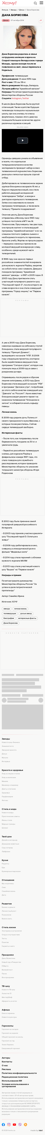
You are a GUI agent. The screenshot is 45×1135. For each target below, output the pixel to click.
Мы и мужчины (8, 884)
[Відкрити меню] (41, 3)
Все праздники (8, 977)
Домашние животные (10, 844)
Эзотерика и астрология (12, 931)
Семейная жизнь (8, 891)
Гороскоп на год (8, 1041)
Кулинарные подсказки (11, 871)
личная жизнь (20, 609)
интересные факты (27, 618)
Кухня (5, 860)
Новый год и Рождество (11, 962)
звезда (6, 609)
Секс (4, 887)
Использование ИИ (12, 1081)
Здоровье (6, 793)
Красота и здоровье (12, 770)
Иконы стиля (7, 820)
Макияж (5, 781)
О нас (5, 1066)
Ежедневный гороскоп (11, 1048)
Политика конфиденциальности (19, 1073)
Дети (4, 895)
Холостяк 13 (6, 993)
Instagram (16, 98)
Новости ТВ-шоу (8, 990)
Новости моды (8, 813)
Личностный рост (9, 911)
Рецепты (5, 864)
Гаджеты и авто (8, 946)
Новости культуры (9, 1017)
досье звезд (26, 614)
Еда (3, 868)
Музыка (5, 758)
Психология (6, 915)
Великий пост (7, 970)
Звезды (6, 739)
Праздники (8, 955)
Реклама (6, 1069)
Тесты (4, 939)
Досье (5, 20)
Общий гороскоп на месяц (12, 1037)
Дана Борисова (10, 623)
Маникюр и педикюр (10, 785)
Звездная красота (9, 750)
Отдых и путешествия (11, 935)
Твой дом (7, 837)
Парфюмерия (7, 797)
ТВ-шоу (6, 986)
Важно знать (7, 919)
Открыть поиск (35, 3)
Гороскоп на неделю (10, 1033)
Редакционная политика (15, 1077)
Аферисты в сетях (9, 1001)
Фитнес (5, 800)
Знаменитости (8, 746)
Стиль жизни (9, 928)
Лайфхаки (6, 852)
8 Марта (5, 966)
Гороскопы (7, 1026)
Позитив (5, 942)
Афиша (6, 1010)
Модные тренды (8, 824)
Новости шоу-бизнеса (11, 742)
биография (8, 618)
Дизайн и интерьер (9, 840)
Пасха (4, 974)
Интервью (6, 761)
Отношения (8, 880)
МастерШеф (7, 997)
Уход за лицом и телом (11, 774)
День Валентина (8, 958)
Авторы (6, 1058)
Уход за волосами (9, 777)
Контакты (7, 1062)
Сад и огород (7, 848)
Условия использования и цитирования (15, 1085)
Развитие (7, 904)
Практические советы (11, 816)
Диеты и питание (9, 789)
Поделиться (40, 20)
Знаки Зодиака (8, 1045)
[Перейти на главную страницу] (9, 3)
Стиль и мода (9, 809)
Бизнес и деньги (8, 907)
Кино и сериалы (8, 1013)
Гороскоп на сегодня (10, 1029)
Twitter (25, 98)
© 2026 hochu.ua (8, 1130)
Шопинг (5, 828)
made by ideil (36, 1130)
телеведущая (9, 614)
